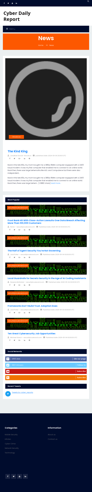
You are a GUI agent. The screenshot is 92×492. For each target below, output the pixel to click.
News (51, 45)
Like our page (80, 359)
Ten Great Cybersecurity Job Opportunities (31, 333)
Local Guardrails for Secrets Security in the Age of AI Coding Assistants (47, 278)
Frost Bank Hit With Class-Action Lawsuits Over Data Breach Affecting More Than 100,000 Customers (46, 221)
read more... (56, 183)
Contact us (52, 439)
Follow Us (81, 365)
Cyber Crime (10, 444)
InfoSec (8, 439)
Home (40, 45)
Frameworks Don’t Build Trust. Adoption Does (32, 305)
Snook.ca (16, 137)
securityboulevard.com (18, 207)
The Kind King (18, 151)
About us (51, 434)
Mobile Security (11, 434)
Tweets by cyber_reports (22, 392)
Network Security (12, 448)
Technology (10, 453)
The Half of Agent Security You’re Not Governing (34, 250)
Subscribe (81, 371)
